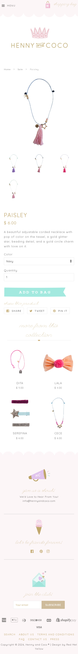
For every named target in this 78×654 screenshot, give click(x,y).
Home (7, 69)
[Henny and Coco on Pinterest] (41, 551)
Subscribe (53, 604)
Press (54, 639)
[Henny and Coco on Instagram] (48, 551)
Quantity (10, 270)
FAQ (22, 639)
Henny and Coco (36, 644)
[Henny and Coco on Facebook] (32, 551)
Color (8, 254)
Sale (20, 69)
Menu (11, 5)
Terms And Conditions (55, 634)
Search (10, 634)
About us (26, 634)
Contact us (37, 639)
